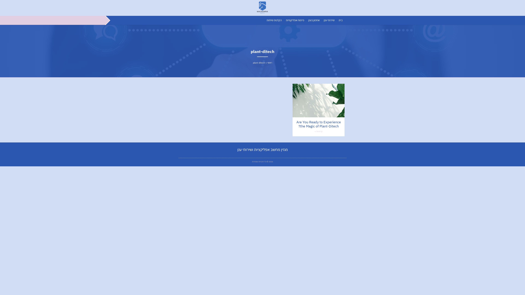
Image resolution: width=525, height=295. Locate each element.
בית (340, 20)
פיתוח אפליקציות (295, 20)
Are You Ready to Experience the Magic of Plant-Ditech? (318, 124)
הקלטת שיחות (274, 20)
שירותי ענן (329, 20)
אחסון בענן (314, 20)
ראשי (269, 62)
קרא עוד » (319, 131)
